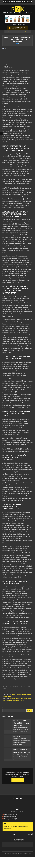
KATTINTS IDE (17, 780)
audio (4, 688)
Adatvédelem (22, 853)
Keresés (4, 708)
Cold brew (17, 736)
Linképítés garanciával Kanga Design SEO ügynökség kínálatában (21, 751)
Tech (17, 43)
